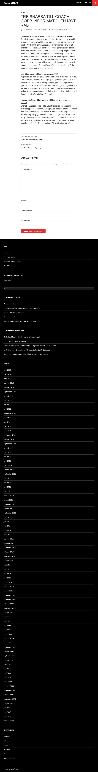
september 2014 (10, 413)
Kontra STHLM (11, 3)
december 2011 (9, 504)
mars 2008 (8, 682)
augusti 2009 (8, 612)
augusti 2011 (8, 517)
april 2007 (7, 716)
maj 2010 (7, 573)
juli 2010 (7, 565)
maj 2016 (7, 374)
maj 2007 (7, 712)
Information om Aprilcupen (13, 312)
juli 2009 (7, 617)
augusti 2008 (8, 660)
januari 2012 (8, 500)
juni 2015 (7, 400)
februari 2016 (9, 383)
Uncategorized (9, 758)
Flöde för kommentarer (12, 261)
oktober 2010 (9, 552)
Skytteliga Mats (9, 337)
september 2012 (10, 474)
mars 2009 (8, 634)
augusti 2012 (8, 478)
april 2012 (7, 487)
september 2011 (10, 513)
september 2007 (10, 699)
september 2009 (10, 608)
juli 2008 (7, 664)
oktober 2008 (9, 651)
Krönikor (7, 741)
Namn (24, 200)
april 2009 (7, 630)
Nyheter (24, 12)
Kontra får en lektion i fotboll (29, 337)
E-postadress (27, 210)
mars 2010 (8, 582)
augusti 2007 (8, 703)
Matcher (7, 749)
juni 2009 (7, 621)
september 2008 (10, 656)
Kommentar (26, 170)
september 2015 (10, 392)
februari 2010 (9, 586)
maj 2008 (7, 673)
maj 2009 (7, 625)
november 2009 (10, 599)
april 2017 (7, 370)
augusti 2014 (8, 418)
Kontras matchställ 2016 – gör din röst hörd (20, 321)
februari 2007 (9, 721)
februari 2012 (9, 496)
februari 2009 (9, 638)
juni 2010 (7, 569)
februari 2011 (9, 539)
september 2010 (10, 556)
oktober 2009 (9, 604)
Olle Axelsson (41, 30)
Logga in (78, 3)
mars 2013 (8, 465)
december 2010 (10, 548)
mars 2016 (8, 379)
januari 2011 (8, 543)
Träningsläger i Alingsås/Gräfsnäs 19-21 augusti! (22, 308)
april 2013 (7, 461)
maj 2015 (7, 405)
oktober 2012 (9, 470)
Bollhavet (7, 736)
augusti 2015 (8, 396)
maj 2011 (7, 526)
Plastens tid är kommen (12, 304)
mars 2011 (8, 535)
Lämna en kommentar (59, 30)
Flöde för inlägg (9, 257)
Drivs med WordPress (11, 769)
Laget (6, 745)
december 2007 (10, 690)
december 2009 (10, 595)
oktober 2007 (9, 695)
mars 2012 (8, 491)
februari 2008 (9, 686)
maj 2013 (7, 457)
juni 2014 (7, 422)
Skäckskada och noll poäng (31, 146)
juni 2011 (7, 522)
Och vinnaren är (10, 317)
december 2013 (10, 435)
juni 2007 (7, 708)
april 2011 (7, 530)
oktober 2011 (9, 509)
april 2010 (7, 578)
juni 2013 (7, 452)
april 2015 (7, 409)
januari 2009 (8, 643)
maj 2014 (7, 426)
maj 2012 (7, 483)
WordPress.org (9, 266)
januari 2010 (8, 591)
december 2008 (10, 647)
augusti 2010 (8, 560)
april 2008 (7, 677)
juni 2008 (7, 669)
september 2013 (10, 444)
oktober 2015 (9, 387)
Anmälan (87, 3)
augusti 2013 (8, 448)
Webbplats (25, 220)
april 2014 (7, 431)
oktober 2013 (9, 439)
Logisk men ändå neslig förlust (32, 137)
